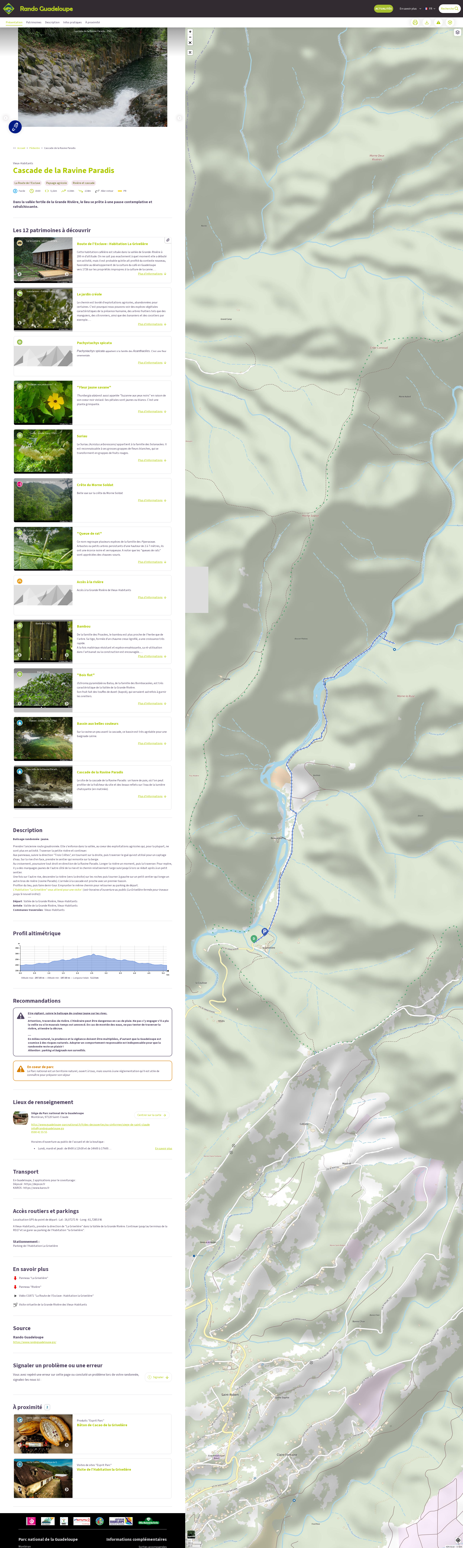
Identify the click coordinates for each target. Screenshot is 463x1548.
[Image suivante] (179, 77)
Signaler (158, 1377)
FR (430, 9)
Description (52, 22)
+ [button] (190, 31)
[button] (190, 42)
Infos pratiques (72, 22)
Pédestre (34, 148)
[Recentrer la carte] (190, 52)
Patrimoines (33, 22)
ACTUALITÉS (383, 9)
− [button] (190, 37)
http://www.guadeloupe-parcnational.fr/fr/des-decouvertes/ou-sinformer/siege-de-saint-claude (90, 1125)
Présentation (14, 22)
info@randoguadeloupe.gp (47, 1128)
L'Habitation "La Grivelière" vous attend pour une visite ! (47, 890)
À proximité (92, 22)
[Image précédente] (6, 77)
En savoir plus (408, 9)
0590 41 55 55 (39, 1132)
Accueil (21, 148)
